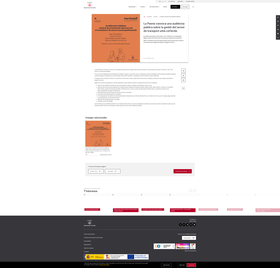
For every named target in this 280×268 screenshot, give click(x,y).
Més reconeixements (190, 251)
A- (165, 1)
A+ (160, 1)
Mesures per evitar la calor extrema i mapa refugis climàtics (125, 210)
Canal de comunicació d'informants (93, 237)
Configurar (166, 265)
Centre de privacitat (89, 234)
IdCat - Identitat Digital (63, 209)
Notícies (156, 16)
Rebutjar (182, 265)
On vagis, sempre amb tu (234, 209)
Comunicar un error (181, 171)
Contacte (86, 251)
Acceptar (191, 265)
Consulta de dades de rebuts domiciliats (39, 209)
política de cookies (104, 264)
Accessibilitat (87, 241)
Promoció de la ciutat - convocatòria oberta (181, 210)
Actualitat (149, 16)
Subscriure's (187, 238)
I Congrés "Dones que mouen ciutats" (152, 209)
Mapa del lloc (87, 244)
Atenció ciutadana (89, 248)
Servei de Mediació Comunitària (208, 209)
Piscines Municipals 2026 (92, 209)
